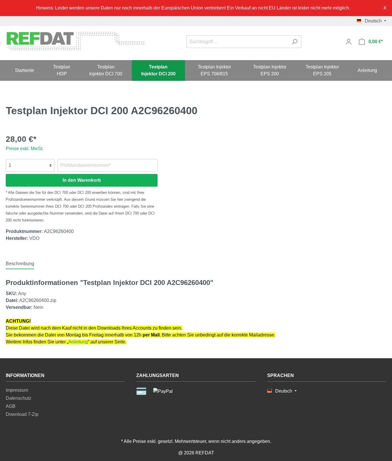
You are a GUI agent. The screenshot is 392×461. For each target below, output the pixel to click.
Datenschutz (18, 398)
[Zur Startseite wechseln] (75, 40)
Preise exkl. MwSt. (24, 148)
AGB (10, 406)
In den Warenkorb (82, 180)
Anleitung (78, 341)
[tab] (20, 263)
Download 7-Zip (22, 414)
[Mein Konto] (348, 41)
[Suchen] (294, 41)
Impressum (17, 390)
